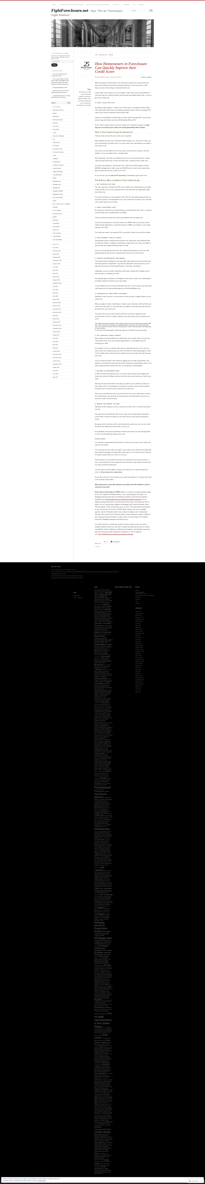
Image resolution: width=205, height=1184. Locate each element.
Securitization (56, 226)
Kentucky (104, 862)
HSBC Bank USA (107, 836)
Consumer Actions (106, 698)
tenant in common (106, 1100)
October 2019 (56, 263)
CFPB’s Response (107, 675)
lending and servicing (104, 880)
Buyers (99, 666)
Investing (108, 844)
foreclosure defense (100, 795)
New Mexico (97, 972)
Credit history (97, 713)
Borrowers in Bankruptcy (100, 660)
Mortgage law (104, 934)
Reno (100, 1059)
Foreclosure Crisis (57, 149)
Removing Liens (105, 1056)
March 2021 (56, 254)
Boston (109, 660)
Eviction (104, 745)
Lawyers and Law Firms (100, 872)
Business (99, 664)
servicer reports (104, 1078)
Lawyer (109, 870)
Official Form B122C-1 (100, 990)
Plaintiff (97, 1000)
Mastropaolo (106, 901)
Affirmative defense (104, 600)
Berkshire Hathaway (99, 654)
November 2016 (57, 312)
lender (96, 879)
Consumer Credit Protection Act (102, 699)
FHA (109, 768)
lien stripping (108, 882)
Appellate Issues (102, 611)
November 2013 (57, 357)
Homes (105, 831)
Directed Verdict (106, 732)
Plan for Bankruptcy (107, 1000)
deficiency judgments (99, 728)
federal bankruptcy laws (100, 756)
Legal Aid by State (98, 875)
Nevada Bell (97, 967)
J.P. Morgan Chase (103, 848)
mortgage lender (99, 935)
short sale (102, 1082)
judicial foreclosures (102, 857)
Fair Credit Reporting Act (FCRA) (101, 750)
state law (105, 1088)
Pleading (96, 1001)
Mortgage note (99, 950)
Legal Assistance (108, 875)
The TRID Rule (101, 1105)
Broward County (98, 661)
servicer (96, 1078)
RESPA (55, 217)
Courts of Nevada (105, 706)
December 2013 (57, 354)
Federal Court (56, 142)
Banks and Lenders (58, 119)
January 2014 (56, 351)
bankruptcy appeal (107, 640)
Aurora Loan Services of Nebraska (103, 621)
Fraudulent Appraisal (105, 811)
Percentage (107, 995)
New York (105, 972)
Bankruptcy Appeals (99, 641)
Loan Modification (57, 174)
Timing (96, 1109)
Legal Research (57, 168)
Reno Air (104, 1059)
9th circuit (105, 590)
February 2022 (57, 250)
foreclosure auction (99, 790)
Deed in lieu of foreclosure (100, 722)
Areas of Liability (98, 615)
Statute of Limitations (101, 1090)
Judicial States (56, 161)
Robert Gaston (98, 1069)
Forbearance (104, 781)
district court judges (103, 735)
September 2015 (57, 328)
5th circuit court (98, 590)
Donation (127, 4)
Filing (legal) (108, 769)
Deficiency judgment (106, 727)
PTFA (110, 1031)
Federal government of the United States (102, 760)
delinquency (108, 728)
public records (98, 1032)
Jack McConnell (103, 849)
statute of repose (98, 1092)
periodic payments (104, 996)
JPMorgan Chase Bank (100, 852)
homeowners (87, 103)
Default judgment (104, 725)
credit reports (106, 716)
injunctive (107, 839)
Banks (108, 650)
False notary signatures (105, 752)
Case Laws (56, 126)
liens (103, 882)
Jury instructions (102, 860)
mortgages (108, 950)
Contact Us (116, 4)
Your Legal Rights (116, 77)
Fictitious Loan (101, 769)
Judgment (55, 158)
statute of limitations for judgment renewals (103, 1090)
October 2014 (56, 331)
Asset (107, 617)
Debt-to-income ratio (99, 719)
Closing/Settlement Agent (100, 690)
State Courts (98, 1088)
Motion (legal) (104, 956)
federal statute (98, 768)
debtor (106, 719)
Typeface (97, 1120)
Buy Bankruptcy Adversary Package (71, 4)
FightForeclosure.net (69, 10)
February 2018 (57, 302)
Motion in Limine (98, 958)
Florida (103, 778)
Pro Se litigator (98, 1029)
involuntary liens (99, 845)
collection (96, 692)
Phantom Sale (105, 998)
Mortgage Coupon (99, 920)
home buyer (103, 825)
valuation (109, 1155)
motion (96, 956)
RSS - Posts (77, 595)
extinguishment (98, 749)
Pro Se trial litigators (107, 1029)
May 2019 (55, 270)
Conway (96, 702)
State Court (56, 229)
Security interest (98, 1075)
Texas (96, 1104)
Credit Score (87, 96)
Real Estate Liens (57, 213)
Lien (99, 882)
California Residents (99, 672)
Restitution (55, 220)
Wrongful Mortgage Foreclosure (102, 1171)
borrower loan (97, 658)
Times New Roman (99, 1108)
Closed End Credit (99, 689)
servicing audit (105, 1079)
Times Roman (108, 1108)
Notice (103, 984)
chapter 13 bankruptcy (102, 682)
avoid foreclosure (102, 624)
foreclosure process (103, 805)
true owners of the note (100, 1115)
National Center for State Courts (102, 959)
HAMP (108, 820)
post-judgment (102, 1001)
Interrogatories (102, 844)
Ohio (107, 990)
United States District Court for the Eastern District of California (103, 1146)
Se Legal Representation (101, 1076)
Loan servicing (105, 894)
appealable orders (99, 608)
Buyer (95, 666)
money (103, 911)
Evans (100, 745)
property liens (98, 1014)
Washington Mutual (99, 1161)
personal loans (80, 105)
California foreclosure (103, 671)
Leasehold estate (99, 873)
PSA (107, 1031)
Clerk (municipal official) (106, 687)
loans (104, 892)
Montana (107, 911)
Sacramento (97, 1070)
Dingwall (99, 732)
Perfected (96, 996)
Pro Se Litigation (57, 210)
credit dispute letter (99, 711)
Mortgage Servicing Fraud (102, 954)
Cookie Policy (42, 1180)
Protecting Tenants (101, 1031)
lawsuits (105, 870)
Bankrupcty (107, 634)
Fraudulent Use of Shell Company (103, 813)
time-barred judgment (106, 1107)
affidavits (96, 600)
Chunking (103, 685)
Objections (100, 988)
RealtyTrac (103, 1047)
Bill (106, 654)
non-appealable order (99, 976)
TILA (99, 1107)
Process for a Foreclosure (99, 1003)
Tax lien (100, 1100)
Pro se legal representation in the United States (103, 1020)
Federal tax (105, 768)
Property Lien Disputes (101, 1011)
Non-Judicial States (58, 197)
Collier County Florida (105, 692)
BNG (102, 77)
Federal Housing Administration (102, 764)
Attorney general (101, 620)
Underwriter (108, 1125)
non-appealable (108, 974)
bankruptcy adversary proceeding (101, 639)
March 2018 (56, 299)
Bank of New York (99, 634)
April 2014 (55, 348)
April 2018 (55, 296)
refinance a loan (102, 1048)
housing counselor (99, 832)
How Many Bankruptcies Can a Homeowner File (102, 834)
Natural (107, 962)
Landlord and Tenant (58, 165)
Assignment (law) (102, 619)
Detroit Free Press (102, 731)
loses (102, 896)
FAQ (134, 4)
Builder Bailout (101, 662)
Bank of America (102, 632)
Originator (108, 992)
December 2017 (57, 309)
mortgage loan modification (102, 940)
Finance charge (98, 773)
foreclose (97, 783)
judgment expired (98, 855)
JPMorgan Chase (105, 851)
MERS (54, 178)
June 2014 (55, 341)
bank (95, 630)
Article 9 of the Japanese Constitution (102, 617)
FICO (89, 98)
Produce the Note (103, 1005)
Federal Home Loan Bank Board (102, 762)
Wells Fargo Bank (104, 1163)
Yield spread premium (102, 1172)
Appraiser (109, 614)
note (100, 984)
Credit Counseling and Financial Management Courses (102, 709)
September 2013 (57, 364)
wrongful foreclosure (100, 1168)
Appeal (54, 113)
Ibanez (96, 838)
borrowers (105, 659)
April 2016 (55, 315)
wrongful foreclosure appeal (101, 1169)
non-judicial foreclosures (102, 978)
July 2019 (55, 267)
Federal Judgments (99, 765)
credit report (98, 716)
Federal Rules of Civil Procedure (101, 766)
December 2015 (57, 325)
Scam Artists (56, 223)
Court (104, 704)
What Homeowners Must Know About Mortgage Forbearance (67, 575)
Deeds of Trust (98, 724)
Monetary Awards (98, 910)
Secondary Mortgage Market (101, 1071)
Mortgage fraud (57, 181)
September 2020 (57, 260)
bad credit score (83, 92)
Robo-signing (105, 1069)
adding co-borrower (99, 592)
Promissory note (101, 1007)
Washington (106, 1159)
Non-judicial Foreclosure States (101, 979)
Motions (105, 958)
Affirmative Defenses (58, 110)
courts (98, 706)
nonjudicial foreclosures (100, 983)
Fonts (98, 781)
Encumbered (102, 738)
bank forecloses (102, 630)
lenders (100, 879)
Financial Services (99, 776)
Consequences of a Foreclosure (100, 697)
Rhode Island (101, 1067)
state (103, 1086)
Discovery (97, 734)
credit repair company (104, 714)
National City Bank (99, 960)
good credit (103, 817)
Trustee (109, 1117)
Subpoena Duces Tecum (100, 1097)
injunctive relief (99, 841)
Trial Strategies (57, 236)
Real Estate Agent (106, 1038)
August (108, 620)
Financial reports (105, 774)
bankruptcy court (102, 644)
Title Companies (57, 233)
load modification (107, 886)
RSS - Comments (78, 597)
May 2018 (55, 293)
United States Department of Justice (103, 1141)
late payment (101, 865)
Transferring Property (107, 1112)
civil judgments (103, 686)
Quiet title (99, 1035)
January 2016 (56, 322)
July (95, 860)
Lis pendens (103, 885)
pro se (105, 1014)
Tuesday (109, 1118)
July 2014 (55, 338)
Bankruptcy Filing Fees (100, 646)
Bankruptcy (56, 116)
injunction (101, 840)
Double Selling (103, 737)
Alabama (103, 602)
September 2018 (57, 283)
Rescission (105, 1060)
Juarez (108, 852)
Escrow (96, 745)
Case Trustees (102, 673)
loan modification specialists (105, 891)
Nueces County (98, 987)
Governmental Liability (100, 820)
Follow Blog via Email (61, 53)
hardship (99, 821)
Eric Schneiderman (104, 744)
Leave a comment (147, 77)
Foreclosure (81, 100)
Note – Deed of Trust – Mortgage (61, 204)
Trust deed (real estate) (102, 1116)
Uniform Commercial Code (102, 1128)
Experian (84, 98)
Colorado (96, 694)
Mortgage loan (56, 187)
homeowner (104, 826)
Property (99, 1009)
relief (111, 1051)
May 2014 (55, 344)
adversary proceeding (101, 599)
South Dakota (102, 1085)
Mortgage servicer (102, 952)
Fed (54, 139)
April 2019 (55, 273)
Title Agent (100, 1111)
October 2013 (56, 361)
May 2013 (55, 377)
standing (99, 1086)
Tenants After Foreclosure (101, 1101)
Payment (101, 995)
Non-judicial (109, 976)
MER (95, 908)
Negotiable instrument (99, 963)
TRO (110, 1113)
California (98, 670)
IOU (106, 845)
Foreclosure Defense (58, 152)
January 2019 (56, 280)
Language (106, 863)
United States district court (102, 1144)
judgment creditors (106, 854)
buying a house (106, 666)
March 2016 (56, 318)
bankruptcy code (103, 642)
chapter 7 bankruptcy (100, 677)
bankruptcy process (103, 649)
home (103, 821)
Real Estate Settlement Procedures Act (102, 1042)
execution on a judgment (104, 746)
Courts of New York (99, 707)
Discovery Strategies (58, 136)
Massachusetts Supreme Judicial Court (102, 900)
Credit (108, 77)
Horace (109, 831)
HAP (95, 821)
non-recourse (105, 981)
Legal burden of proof (99, 876)
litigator (100, 886)
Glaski (98, 817)
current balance (105, 717)
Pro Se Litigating (106, 1027)
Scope (109, 1070)
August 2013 (56, 367)
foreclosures (98, 808)
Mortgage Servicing (58, 194)
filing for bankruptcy (99, 771)
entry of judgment (98, 742)
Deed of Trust (108, 723)
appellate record (104, 612)
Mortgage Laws (57, 184)
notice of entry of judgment (105, 986)
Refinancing (101, 1049)
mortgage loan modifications (103, 942)
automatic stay (100, 623)
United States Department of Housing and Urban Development (103, 1139)
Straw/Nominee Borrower (105, 1096)
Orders (104, 993)
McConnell (103, 902)
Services (141, 4)
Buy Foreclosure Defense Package (98, 4)
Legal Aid (107, 873)
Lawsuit (98, 870)
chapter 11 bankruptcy (101, 680)
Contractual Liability (104, 701)
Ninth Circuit (101, 974)
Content (96, 701)
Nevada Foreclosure (106, 967)
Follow (54, 65)
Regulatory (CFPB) (104, 1051)
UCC (103, 1125)
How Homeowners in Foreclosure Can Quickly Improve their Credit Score (121, 68)
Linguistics (97, 885)
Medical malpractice (105, 906)
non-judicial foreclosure (101, 977)
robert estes (108, 1067)
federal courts (98, 760)
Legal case (108, 876)
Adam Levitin (109, 591)
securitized (110, 1073)
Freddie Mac (99, 815)
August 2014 (56, 335)
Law (102, 867)
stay (104, 1093)
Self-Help (104, 1076)
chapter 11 (106, 678)
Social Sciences (102, 1083)
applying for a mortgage (100, 614)
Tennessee (106, 1102)
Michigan (107, 908)
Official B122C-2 (108, 988)
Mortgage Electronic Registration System (101, 927)
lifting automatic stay (106, 883)
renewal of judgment (99, 1057)
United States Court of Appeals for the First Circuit (102, 1137)
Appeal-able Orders (99, 606)
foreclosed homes (105, 783)
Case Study (56, 129)
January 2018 (56, 305)
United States (102, 1132)
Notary (54, 200)
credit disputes (108, 711)
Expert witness (104, 748)
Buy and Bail (107, 665)
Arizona (100, 616)
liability (96, 882)
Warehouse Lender (99, 1158)
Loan (96, 888)
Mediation (101, 904)
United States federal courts (103, 1148)
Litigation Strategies (58, 171)
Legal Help (97, 877)
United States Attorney (100, 1134)
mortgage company (103, 919)
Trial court (106, 1113)
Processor (104, 1004)
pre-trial (109, 1001)
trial (101, 1113)
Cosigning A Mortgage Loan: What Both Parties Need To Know (67, 577)
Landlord (101, 863)
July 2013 (55, 370)
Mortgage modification (101, 947)
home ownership (98, 831)
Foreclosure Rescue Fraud (101, 806)
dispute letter (103, 734)
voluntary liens (98, 1156)
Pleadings (55, 207)
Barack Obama (104, 653)
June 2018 (55, 289)
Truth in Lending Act (100, 1118)
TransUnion (88, 105)
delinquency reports (99, 730)
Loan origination (98, 892)
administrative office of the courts (102, 597)
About (54, 4)
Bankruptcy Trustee (100, 650)
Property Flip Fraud (106, 1009)
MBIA (99, 902)
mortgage (99, 914)
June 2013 (55, 373)
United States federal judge (101, 1149)
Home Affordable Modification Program (101, 823)
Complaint (101, 694)
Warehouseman (98, 1159)
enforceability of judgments (104, 741)
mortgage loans (99, 944)
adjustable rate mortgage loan (102, 595)
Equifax (80, 98)
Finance (108, 771)
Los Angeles (97, 896)
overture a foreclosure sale (101, 994)
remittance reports (99, 1052)
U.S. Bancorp (107, 1122)
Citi (98, 686)
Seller (109, 1076)
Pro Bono (96, 1003)
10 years (103, 591)
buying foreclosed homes (100, 668)
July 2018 (55, 286)
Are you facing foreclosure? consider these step (63, 569)
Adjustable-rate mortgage (103, 593)
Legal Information (104, 877)
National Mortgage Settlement (101, 961)
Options (96, 991)
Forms (98, 809)
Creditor (104, 713)
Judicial (103, 857)
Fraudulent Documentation (101, 812)
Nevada (107, 965)
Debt (111, 717)
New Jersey (107, 970)
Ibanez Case (102, 838)
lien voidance (97, 883)
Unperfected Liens (99, 1151)
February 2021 (57, 257)
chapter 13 (102, 681)
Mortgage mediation (58, 191)
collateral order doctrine (106, 691)
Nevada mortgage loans (100, 968)
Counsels (99, 704)
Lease (108, 872)
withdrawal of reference (100, 1165)
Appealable (108, 606)
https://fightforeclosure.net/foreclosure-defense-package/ (123, 499)
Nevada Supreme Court (103, 969)
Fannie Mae (99, 754)
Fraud (54, 155)
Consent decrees (103, 695)
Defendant (97, 727)
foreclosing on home (100, 785)
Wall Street (106, 1156)
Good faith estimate (103, 818)
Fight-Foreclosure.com (123, 587)
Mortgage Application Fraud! (60, 87)
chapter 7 (97, 676)
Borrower (55, 123)
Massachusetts (105, 898)
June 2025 (55, 247)
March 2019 (56, 276)
